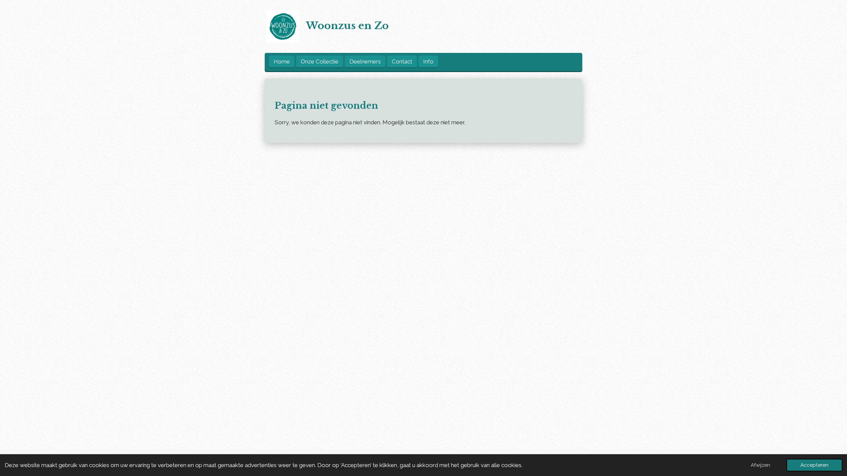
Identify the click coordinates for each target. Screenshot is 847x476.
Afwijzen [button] (760, 465)
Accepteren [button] (814, 465)
